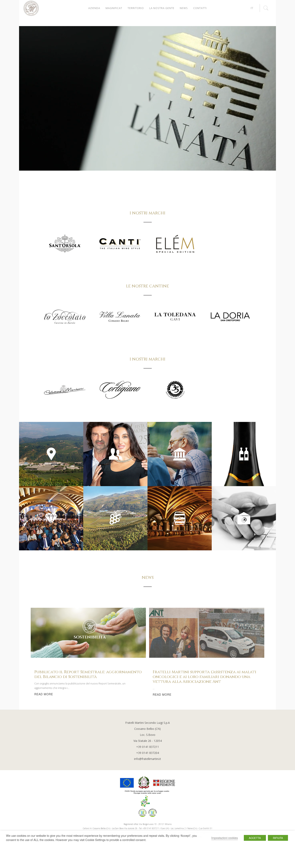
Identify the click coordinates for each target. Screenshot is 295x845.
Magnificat (114, 8)
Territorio (136, 8)
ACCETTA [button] (255, 838)
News (184, 8)
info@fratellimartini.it (147, 759)
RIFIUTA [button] (278, 838)
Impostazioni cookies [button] (224, 838)
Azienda (94, 8)
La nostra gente (161, 8)
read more (43, 694)
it (252, 8)
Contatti (200, 8)
